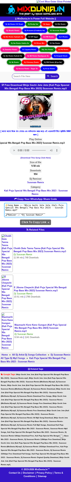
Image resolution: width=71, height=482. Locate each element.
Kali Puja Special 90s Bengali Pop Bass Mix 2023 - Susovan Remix (36, 192)
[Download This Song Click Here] (36, 158)
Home (5, 354)
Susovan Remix (35, 182)
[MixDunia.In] (35, 10)
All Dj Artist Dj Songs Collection (29, 354)
